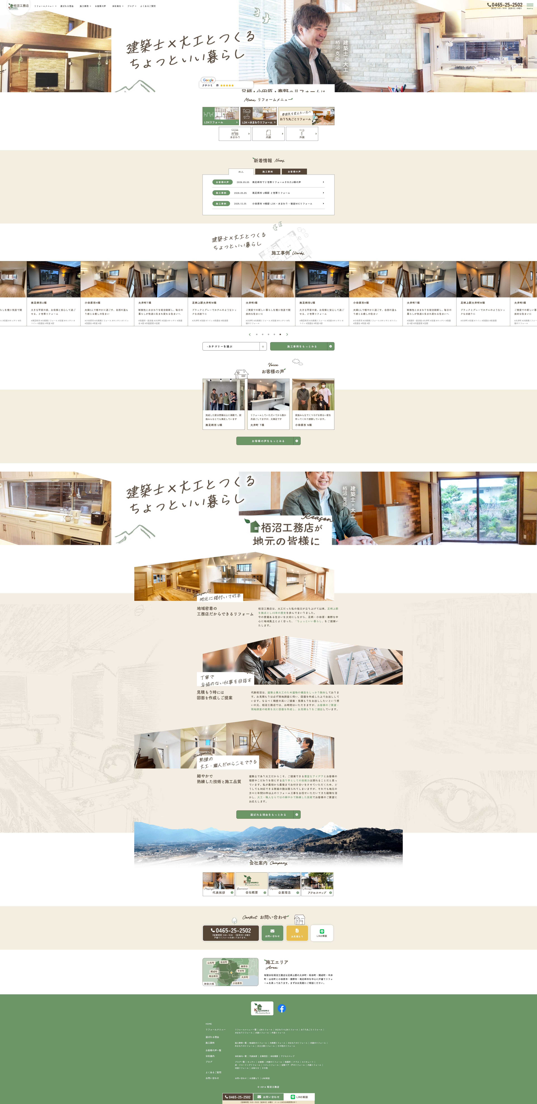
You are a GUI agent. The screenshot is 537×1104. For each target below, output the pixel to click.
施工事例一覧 (241, 1042)
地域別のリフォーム (258, 1042)
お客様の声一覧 (213, 1050)
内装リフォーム (262, 1032)
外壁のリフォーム (274, 1061)
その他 (265, 1068)
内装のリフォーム (318, 1042)
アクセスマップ (288, 1056)
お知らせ (255, 1068)
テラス (296, 1061)
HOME (209, 1023)
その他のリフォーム (286, 1045)
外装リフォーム (278, 1032)
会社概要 (274, 1056)
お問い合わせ (241, 1078)
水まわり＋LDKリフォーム (286, 1029)
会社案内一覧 (241, 1056)
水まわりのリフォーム (298, 1042)
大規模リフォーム (277, 1042)
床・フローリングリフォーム (247, 1064)
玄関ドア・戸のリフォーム (293, 1064)
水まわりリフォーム (244, 1032)
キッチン (251, 1061)
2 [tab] (262, 334)
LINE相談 (266, 1078)
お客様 (261, 1061)
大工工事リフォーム (266, 1045)
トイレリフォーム (271, 1064)
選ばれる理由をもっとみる (268, 814)
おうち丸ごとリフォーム (311, 1029)
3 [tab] (268, 334)
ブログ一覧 (240, 1061)
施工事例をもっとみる (302, 346)
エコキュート (308, 1061)
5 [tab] (280, 334)
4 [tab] (274, 334)
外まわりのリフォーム (245, 1045)
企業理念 (264, 1056)
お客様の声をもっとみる (268, 441)
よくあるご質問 (148, 6)
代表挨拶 (253, 1056)
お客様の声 (100, 6)
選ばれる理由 (67, 6)
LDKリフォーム (265, 1029)
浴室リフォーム (242, 1068)
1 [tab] (256, 334)
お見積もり (254, 1078)
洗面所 (288, 1061)
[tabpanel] (268, 293)
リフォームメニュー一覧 (245, 1029)
